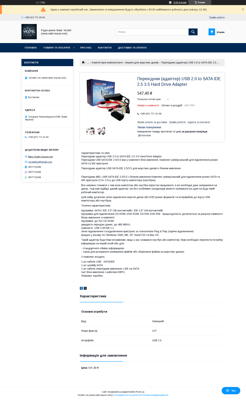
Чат (233, 390)
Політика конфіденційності (154, 395)
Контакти (104, 47)
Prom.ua (140, 392)
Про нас (85, 47)
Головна (31, 47)
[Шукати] (193, 31)
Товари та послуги (56, 47)
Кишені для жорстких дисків (141, 62)
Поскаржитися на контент (126, 395)
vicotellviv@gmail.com (40, 162)
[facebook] (81, 288)
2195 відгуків (180, 2)
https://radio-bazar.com (40, 156)
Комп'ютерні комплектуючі (107, 62)
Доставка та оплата (132, 47)
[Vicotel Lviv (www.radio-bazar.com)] (29, 38)
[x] (85, 288)
